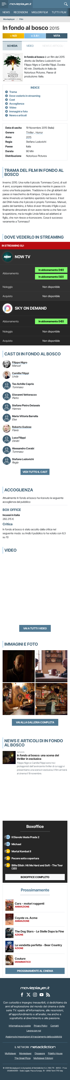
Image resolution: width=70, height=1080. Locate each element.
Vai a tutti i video (35, 628)
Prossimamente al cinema (35, 971)
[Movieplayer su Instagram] (35, 994)
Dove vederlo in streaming (24, 95)
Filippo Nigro (19, 362)
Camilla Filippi (20, 373)
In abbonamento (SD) (51, 276)
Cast (12, 99)
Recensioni (21, 12)
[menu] (4, 4)
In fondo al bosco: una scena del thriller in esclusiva (38, 757)
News (6, 12)
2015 (28, 137)
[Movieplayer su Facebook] (22, 994)
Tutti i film (59, 12)
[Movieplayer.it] (20, 4)
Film (21, 19)
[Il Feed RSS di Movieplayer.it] (48, 994)
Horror (39, 132)
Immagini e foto (18, 111)
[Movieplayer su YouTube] (41, 994)
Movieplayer (9, 19)
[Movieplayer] (35, 987)
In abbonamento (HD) (51, 270)
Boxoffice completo (35, 877)
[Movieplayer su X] (28, 994)
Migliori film (40, 12)
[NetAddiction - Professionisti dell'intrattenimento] (43, 1047)
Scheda (12, 45)
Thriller (30, 132)
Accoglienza (16, 103)
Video (30, 45)
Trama (13, 91)
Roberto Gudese (21, 427)
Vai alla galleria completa (35, 722)
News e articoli (18, 115)
